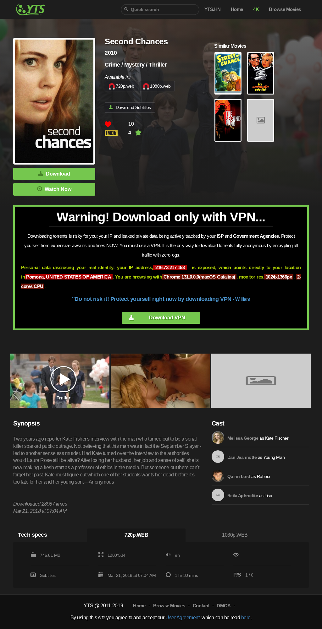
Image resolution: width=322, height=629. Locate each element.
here (246, 617)
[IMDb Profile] (218, 437)
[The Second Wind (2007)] (228, 120)
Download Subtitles (133, 107)
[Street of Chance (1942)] (228, 73)
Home (139, 605)
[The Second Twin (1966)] (260, 73)
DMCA (223, 605)
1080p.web (160, 86)
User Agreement (182, 617)
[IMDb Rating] (116, 133)
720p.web (125, 86)
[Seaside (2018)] (260, 120)
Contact (201, 605)
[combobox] (160, 9)
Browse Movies (169, 605)
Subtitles (48, 575)
